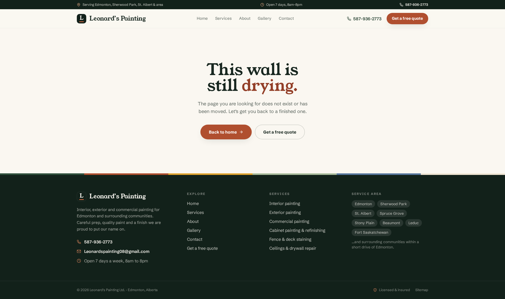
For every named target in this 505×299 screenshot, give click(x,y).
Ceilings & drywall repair (292, 248)
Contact (286, 18)
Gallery (264, 18)
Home (202, 18)
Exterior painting (285, 212)
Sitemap (421, 290)
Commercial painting (289, 221)
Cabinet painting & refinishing (297, 230)
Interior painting (284, 203)
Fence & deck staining (290, 239)
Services (223, 18)
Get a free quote (407, 18)
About (244, 18)
